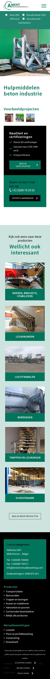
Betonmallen (12, 595)
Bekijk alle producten (17, 615)
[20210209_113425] (19, 118)
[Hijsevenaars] (25, 480)
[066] (30, 118)
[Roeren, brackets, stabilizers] (25, 276)
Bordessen (25, 417)
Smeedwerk (12, 641)
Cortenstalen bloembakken (20, 611)
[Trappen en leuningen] (25, 440)
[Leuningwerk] (25, 319)
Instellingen (23, 673)
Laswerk (10, 629)
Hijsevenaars (25, 498)
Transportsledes (14, 591)
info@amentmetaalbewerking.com (25, 567)
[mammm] (9, 118)
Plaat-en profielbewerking (19, 633)
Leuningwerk (25, 336)
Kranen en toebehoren (17, 603)
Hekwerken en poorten (18, 607)
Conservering (12, 637)
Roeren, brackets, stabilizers (25, 294)
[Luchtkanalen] (25, 359)
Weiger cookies (23, 668)
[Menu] (42, 5)
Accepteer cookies (23, 663)
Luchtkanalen (25, 376)
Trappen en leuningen (25, 457)
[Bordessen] (25, 400)
